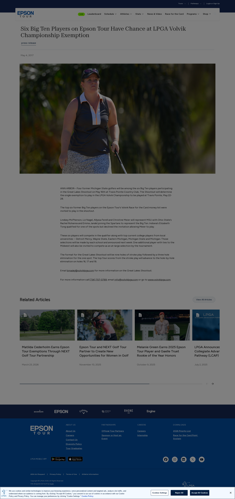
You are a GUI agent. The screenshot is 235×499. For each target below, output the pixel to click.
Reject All (179, 493)
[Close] (231, 493)
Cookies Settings (159, 493)
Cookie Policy (87, 496)
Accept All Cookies (199, 493)
